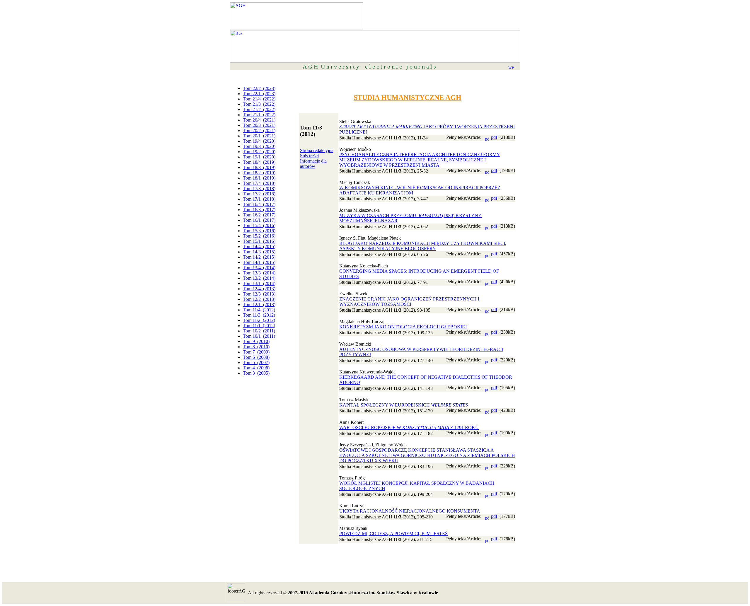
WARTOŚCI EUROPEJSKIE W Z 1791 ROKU (409, 427)
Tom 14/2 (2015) (259, 257)
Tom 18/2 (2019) (259, 172)
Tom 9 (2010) (256, 341)
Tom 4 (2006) (256, 367)
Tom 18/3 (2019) (259, 167)
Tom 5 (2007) (256, 362)
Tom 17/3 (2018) (259, 188)
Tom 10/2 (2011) (259, 330)
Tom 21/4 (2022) (259, 98)
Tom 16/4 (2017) (259, 204)
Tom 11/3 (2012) (259, 315)
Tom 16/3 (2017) (259, 209)
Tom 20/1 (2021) (259, 135)
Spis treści (309, 155)
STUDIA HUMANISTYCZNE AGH (407, 97)
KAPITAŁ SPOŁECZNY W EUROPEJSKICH (403, 404)
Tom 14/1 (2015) (259, 262)
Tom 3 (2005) (256, 373)
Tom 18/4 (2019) (259, 162)
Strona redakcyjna (316, 150)
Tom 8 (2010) (256, 346)
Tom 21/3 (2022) (259, 104)
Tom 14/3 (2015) (259, 251)
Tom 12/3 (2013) (259, 293)
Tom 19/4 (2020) (259, 141)
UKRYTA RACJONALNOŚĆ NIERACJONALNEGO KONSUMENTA (409, 510)
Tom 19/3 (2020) (259, 146)
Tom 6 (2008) (256, 357)
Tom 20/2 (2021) (259, 130)
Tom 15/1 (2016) (259, 241)
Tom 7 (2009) (256, 351)
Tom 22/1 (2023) (259, 93)
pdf (494, 137)
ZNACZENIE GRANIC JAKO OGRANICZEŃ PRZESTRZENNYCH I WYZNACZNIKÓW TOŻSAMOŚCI (409, 301)
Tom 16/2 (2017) (259, 214)
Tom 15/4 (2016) (259, 225)
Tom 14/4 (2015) (259, 246)
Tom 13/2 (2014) (259, 278)
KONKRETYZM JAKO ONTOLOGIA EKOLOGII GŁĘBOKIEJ (403, 326)
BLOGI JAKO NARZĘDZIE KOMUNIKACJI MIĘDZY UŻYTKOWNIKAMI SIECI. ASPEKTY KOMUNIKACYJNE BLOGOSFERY (422, 246)
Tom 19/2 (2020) (259, 151)
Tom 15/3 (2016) (259, 230)
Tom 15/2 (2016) (259, 235)
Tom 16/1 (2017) (259, 220)
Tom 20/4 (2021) (259, 119)
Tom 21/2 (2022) (259, 109)
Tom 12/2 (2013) (259, 299)
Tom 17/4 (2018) (259, 183)
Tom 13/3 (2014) (259, 272)
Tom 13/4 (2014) (259, 267)
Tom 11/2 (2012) (259, 320)
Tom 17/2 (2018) (259, 193)
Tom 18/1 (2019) (259, 177)
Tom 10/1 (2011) (259, 336)
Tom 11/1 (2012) (259, 325)
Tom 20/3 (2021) (259, 125)
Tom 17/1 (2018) (259, 199)
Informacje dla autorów (313, 163)
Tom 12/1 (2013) (259, 304)
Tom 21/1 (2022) (259, 114)
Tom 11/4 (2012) (259, 309)
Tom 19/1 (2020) (259, 156)
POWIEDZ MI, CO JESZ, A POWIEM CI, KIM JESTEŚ (393, 533)
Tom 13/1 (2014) (259, 283)
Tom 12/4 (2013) (259, 288)
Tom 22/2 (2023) (259, 88)
